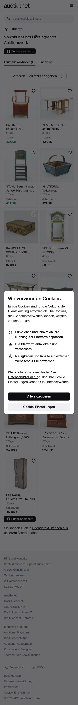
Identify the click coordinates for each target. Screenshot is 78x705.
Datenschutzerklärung (24, 377)
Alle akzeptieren (39, 396)
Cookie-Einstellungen (39, 407)
